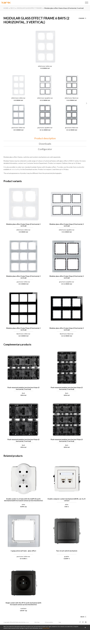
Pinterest (85, 622)
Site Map (36, 622)
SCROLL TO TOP (79, 614)
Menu (86, 2)
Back (82, 617)
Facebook (80, 622)
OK (85, 627)
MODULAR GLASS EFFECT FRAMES (29, 8)
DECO (12, 8)
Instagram (83, 622)
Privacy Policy (46, 628)
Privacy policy (49, 622)
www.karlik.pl (15, 169)
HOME (6, 8)
